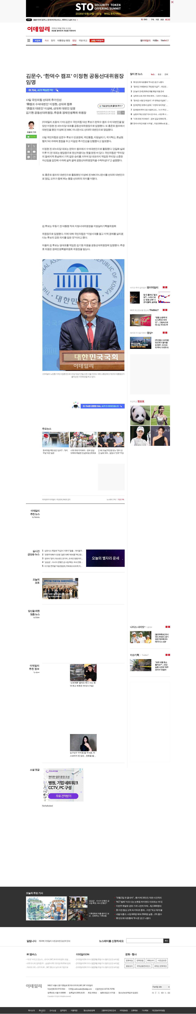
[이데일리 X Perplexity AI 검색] (75, 90)
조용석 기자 (31, 132)
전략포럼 (140, 960)
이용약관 (74, 1010)
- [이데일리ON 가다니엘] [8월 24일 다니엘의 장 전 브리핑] (97, 963)
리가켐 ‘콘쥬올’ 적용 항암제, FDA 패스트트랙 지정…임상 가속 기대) (69, 566)
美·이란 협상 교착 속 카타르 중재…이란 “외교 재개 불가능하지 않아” (144, 910)
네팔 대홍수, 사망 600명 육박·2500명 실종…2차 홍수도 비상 (141, 914)
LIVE (29, 20)
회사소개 (31, 1010)
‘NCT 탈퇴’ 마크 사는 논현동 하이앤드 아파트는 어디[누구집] (141, 902)
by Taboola (35, 517)
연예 (166, 74)
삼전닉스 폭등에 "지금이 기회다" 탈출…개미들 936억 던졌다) (66, 551)
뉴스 (152, 74)
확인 (166, 941)
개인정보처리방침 (158, 1010)
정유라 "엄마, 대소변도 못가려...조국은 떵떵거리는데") (64, 558)
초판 (162, 20)
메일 (28, 151)
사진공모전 (162, 960)
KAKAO (28, 157)
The (165, 40)
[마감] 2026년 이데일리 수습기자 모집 (53, 941)
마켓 (155, 40)
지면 (157, 20)
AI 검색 (37, 41)
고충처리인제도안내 (108, 1010)
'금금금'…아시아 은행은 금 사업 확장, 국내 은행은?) (63, 562)
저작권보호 (124, 1010)
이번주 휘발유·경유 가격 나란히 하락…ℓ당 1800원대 (137, 906)
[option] (76, 19)
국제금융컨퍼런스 (143, 966)
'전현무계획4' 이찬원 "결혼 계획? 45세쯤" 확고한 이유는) (64, 555)
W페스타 (150, 960)
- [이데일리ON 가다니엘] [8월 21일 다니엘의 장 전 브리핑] (97, 967)
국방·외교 (83, 40)
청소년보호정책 (89, 1010)
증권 (159, 74)
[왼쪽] (74, 579)
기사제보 (145, 1010)
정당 (74, 40)
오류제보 (134, 1010)
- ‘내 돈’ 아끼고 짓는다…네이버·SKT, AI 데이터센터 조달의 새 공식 (48, 959)
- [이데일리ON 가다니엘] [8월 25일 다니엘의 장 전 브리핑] (97, 959)
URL (34, 157)
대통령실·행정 (63, 40)
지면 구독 (121, 499)
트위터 (34, 146)
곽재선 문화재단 (160, 966)
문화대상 (129, 960)
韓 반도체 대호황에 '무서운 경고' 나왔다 (132, 918)
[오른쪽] (76, 579)
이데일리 (51, 29)
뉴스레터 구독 (111, 499)
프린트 (34, 151)
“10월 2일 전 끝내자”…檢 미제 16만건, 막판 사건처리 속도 (140, 898)
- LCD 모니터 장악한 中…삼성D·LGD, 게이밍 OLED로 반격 (48, 963)
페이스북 (28, 146)
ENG (145, 20)
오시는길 (52, 1010)
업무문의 (63, 1010)
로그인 (167, 20)
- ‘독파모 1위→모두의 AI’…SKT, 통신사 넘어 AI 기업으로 (47, 967)
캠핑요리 (129, 966)
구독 (152, 20)
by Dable (36, 617)
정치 (53, 40)
